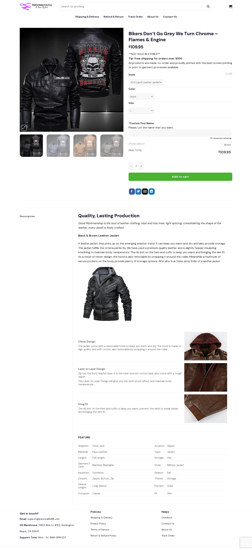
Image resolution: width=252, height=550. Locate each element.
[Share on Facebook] (132, 191)
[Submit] (208, 6)
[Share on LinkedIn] (152, 191)
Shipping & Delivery (87, 16)
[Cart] (230, 6)
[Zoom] (24, 128)
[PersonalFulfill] (37, 6)
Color (132, 89)
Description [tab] (27, 216)
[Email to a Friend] (145, 191)
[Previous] (26, 79)
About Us (153, 16)
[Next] (117, 79)
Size (131, 103)
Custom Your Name (141, 123)
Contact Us (170, 16)
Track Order (135, 16)
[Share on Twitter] (138, 191)
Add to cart (180, 176)
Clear (228, 73)
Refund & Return (114, 16)
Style (132, 75)
